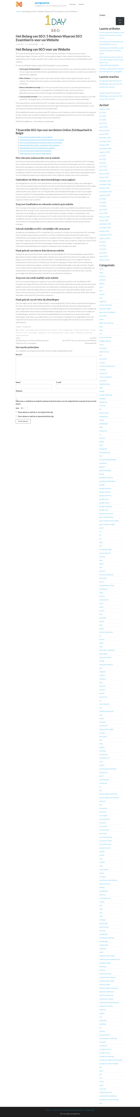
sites (101, 866)
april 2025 (103, 166)
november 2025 (105, 141)
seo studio (103, 833)
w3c (100, 905)
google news (104, 499)
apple (101, 319)
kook (101, 625)
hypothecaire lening (106, 585)
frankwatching (104, 452)
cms (100, 355)
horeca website (105, 553)
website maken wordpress (108, 988)
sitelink (102, 862)
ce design (102, 348)
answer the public (105, 305)
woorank (102, 1042)
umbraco (102, 895)
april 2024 (103, 210)
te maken (102, 877)
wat (100, 913)
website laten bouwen (107, 977)
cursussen (103, 380)
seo (22, 332)
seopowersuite (104, 848)
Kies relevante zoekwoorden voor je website (36, 137)
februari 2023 (104, 260)
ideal (101, 593)
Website (19, 391)
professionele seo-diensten (81, 330)
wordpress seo (104, 1053)
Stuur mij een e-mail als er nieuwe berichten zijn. (36, 416)
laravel (101, 639)
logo (101, 646)
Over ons (73, 4)
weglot (102, 1013)
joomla (101, 611)
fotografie (103, 449)
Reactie (19, 354)
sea (100, 790)
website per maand (106, 999)
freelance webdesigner (107, 459)
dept (101, 388)
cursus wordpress (105, 377)
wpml (101, 1071)
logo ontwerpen (105, 657)
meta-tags (54, 330)
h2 (100, 535)
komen (101, 621)
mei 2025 (102, 163)
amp (100, 298)
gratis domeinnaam (106, 517)
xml (100, 1074)
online (101, 718)
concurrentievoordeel (31, 330)
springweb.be (42, 2)
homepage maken (105, 549)
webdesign (103, 934)
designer (102, 398)
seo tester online (105, 841)
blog (101, 330)
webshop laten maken (107, 956)
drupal (101, 420)
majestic (102, 675)
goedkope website (106, 477)
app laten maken (105, 309)
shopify (102, 851)
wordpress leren (105, 1049)
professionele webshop (108, 769)
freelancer (103, 463)
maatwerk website (106, 664)
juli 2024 (102, 199)
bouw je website (105, 337)
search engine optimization (109, 797)
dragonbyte (103, 416)
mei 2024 (102, 206)
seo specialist (104, 830)
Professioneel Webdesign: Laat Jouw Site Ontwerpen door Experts (111, 84)
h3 (100, 539)
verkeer (66, 332)
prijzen (101, 765)
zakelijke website (105, 1092)
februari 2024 (104, 217)
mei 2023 (102, 249)
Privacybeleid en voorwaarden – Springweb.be (77, 1110)
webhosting (103, 945)
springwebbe (33, 44)
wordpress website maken (108, 1063)
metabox (102, 679)
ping (101, 744)
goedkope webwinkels (107, 481)
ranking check (104, 779)
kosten (101, 629)
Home (18, 11)
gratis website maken (107, 524)
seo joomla (103, 826)
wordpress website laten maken (110, 1060)
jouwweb (102, 618)
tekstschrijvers (104, 884)
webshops (103, 966)
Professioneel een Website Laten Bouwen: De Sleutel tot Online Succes (111, 35)
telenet (102, 887)
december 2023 (105, 224)
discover (102, 406)
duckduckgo (103, 424)
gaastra (102, 467)
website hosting (105, 974)
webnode (102, 948)
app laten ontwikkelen (107, 312)
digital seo (103, 402)
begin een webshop (106, 323)
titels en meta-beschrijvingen (55, 332)
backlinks (21, 330)
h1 (100, 531)
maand (101, 661)
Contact (81, 4)
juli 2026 (102, 112)
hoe (100, 546)
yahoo (101, 1081)
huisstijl (102, 571)
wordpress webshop (106, 1056)
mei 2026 (102, 120)
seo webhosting (105, 844)
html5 (101, 564)
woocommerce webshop (108, 1038)
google (102, 485)
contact (102, 362)
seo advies (103, 808)
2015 (101, 269)
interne (102, 596)
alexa (101, 287)
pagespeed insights (106, 729)
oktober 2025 (104, 145)
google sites (103, 510)
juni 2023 (102, 245)
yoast (101, 1085)
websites (102, 1010)
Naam (18, 382)
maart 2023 (103, 256)
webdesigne (103, 941)
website (72, 332)
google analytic (105, 492)
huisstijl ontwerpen (106, 575)
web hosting (103, 927)
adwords (102, 280)
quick (101, 776)
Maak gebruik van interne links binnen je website (37, 148)
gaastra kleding (105, 470)
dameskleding (104, 384)
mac (100, 668)
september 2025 (105, 148)
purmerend (103, 772)
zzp (100, 1103)
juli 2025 (102, 156)
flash (101, 445)
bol (100, 334)
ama (100, 291)
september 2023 (105, 235)
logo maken (103, 654)
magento (102, 672)
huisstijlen (103, 578)
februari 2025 (104, 174)
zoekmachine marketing (107, 1096)
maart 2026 (103, 127)
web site (102, 931)
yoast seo (102, 1089)
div (100, 409)
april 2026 (103, 123)
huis (100, 567)
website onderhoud (106, 992)
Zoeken (102, 15)
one (100, 715)
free (100, 456)
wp (100, 1067)
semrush (102, 801)
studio (101, 873)
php (100, 740)
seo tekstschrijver (106, 837)
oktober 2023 (104, 231)
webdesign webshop (106, 938)
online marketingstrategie (65, 330)
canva (101, 344)
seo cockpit (103, 815)
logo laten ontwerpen (107, 650)
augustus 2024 (104, 195)
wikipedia (102, 1020)
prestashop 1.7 (104, 758)
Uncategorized (26, 326)
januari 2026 (103, 134)
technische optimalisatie (108, 880)
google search (104, 503)
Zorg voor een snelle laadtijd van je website (36, 151)
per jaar (102, 733)
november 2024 (105, 184)
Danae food (103, 93)
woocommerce (104, 1035)
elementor (103, 431)
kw (100, 636)
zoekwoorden (88, 332)
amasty (102, 294)
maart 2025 (103, 170)
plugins (102, 747)
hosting (102, 557)
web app (102, 920)
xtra (100, 1078)
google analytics (105, 495)
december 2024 (105, 181)
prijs (101, 761)
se (100, 787)
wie (100, 1017)
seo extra (102, 823)
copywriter (103, 373)
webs (101, 952)
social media (103, 869)
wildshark (102, 1024)
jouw (101, 614)
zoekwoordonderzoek (22, 335)
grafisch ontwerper (106, 513)
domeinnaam (104, 413)
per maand (103, 736)
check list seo (104, 352)
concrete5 (103, 359)
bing (101, 327)
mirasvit (102, 690)
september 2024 (105, 192)
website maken (104, 984)
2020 (101, 273)
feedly (101, 442)
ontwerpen (103, 726)
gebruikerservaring (44, 330)
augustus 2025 (104, 152)
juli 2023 (102, 242)
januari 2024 (103, 220)
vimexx (101, 902)
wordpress (103, 1046)
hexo (101, 542)
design (101, 391)
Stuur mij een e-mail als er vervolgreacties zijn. (35, 412)
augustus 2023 (104, 238)
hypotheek (103, 589)
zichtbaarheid (79, 332)
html (101, 560)
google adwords (105, 488)
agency (102, 283)
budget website (105, 341)
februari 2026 (104, 130)
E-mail (59, 382)
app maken (103, 316)
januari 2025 (103, 177)
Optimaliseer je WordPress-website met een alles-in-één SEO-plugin (111, 50)
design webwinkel (105, 395)
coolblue (102, 370)
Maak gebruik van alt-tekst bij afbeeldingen (35, 153)
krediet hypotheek (106, 632)
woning (102, 1031)
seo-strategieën (32, 332)
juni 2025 (102, 159)
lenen (101, 643)
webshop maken (105, 963)
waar (101, 909)
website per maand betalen (109, 1002)
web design (103, 923)
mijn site (102, 686)
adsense (102, 276)
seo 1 (25, 332)
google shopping (105, 506)
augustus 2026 (104, 109)
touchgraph (103, 891)
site (100, 859)
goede (101, 474)
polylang (102, 751)
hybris (101, 582)
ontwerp (102, 722)
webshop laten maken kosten (109, 959)
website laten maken (106, 981)
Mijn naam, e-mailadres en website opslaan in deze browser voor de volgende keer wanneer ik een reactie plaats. (56, 402)
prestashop (103, 754)
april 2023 (103, 253)
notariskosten (104, 704)
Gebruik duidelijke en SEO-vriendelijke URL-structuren (40, 145)
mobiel (101, 693)
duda (101, 427)
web (100, 916)
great (101, 528)
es (100, 434)
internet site (104, 600)
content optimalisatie (107, 366)
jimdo (101, 607)
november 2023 (105, 227)
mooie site (103, 697)
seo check (102, 812)
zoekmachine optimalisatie (109, 1099)
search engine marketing (108, 794)
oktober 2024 (104, 188)
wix (100, 1028)
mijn (100, 682)
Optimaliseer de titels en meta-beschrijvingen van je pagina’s (42, 140)
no (100, 700)
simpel (101, 855)
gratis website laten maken (109, 521)
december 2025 (105, 138)
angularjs (102, 301)
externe (102, 438)
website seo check (106, 1006)
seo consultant (104, 819)
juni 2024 (102, 202)
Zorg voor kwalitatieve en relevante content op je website (41, 142)
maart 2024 (103, 213)
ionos (101, 603)
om (100, 708)
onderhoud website (106, 711)
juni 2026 (102, 116)
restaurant (103, 783)
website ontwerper (106, 995)
